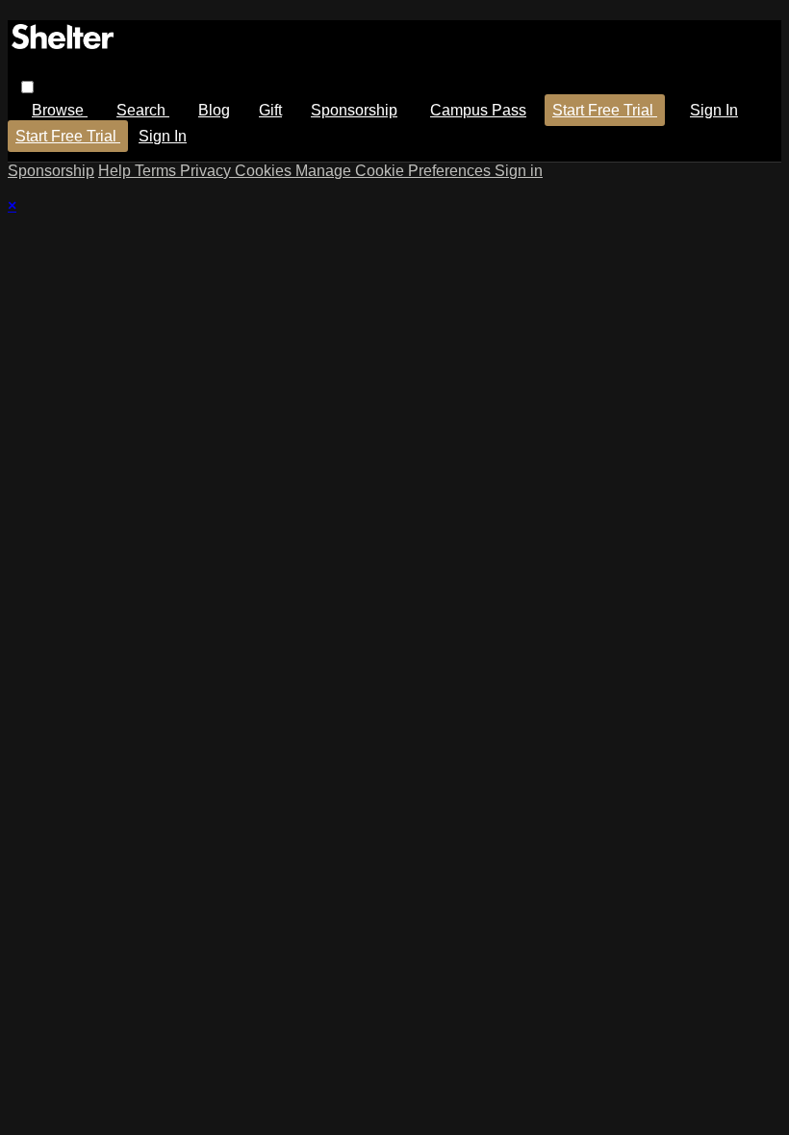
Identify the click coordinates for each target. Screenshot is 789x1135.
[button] (27, 87)
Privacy (207, 171)
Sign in (714, 110)
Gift (270, 110)
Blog (214, 110)
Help (116, 171)
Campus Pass (478, 110)
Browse (60, 110)
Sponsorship (354, 110)
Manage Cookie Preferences (395, 171)
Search (142, 110)
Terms (157, 171)
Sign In (163, 136)
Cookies (265, 171)
